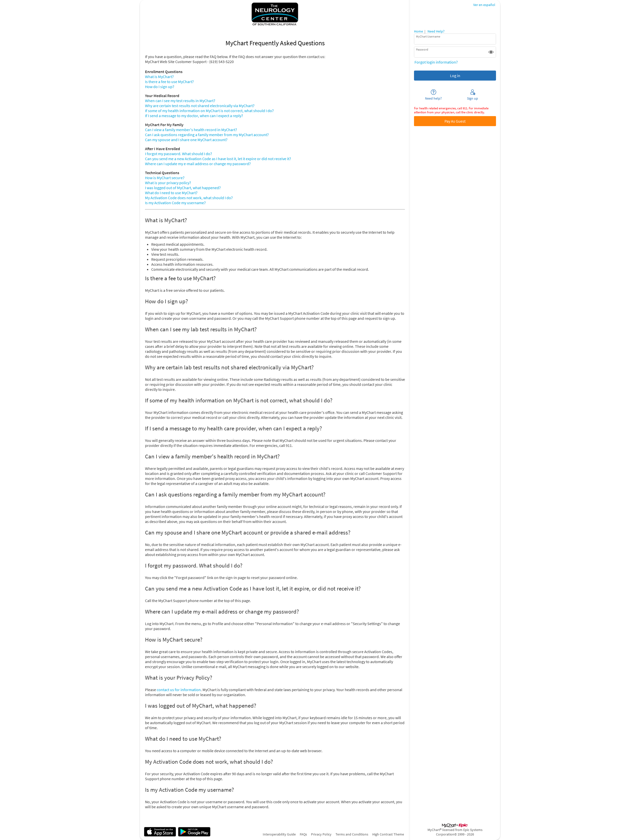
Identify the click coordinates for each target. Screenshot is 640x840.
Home (418, 31)
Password (422, 49)
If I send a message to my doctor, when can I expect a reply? (194, 115)
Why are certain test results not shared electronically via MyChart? (199, 105)
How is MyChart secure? (164, 177)
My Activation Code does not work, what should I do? (189, 197)
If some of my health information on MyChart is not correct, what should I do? (209, 110)
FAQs (303, 834)
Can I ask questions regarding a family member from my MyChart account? (207, 134)
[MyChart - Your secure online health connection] (275, 14)
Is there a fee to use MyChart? (169, 81)
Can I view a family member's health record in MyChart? (191, 129)
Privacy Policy (321, 834)
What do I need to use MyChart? (171, 192)
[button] (491, 52)
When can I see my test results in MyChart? (180, 100)
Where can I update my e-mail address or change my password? (198, 163)
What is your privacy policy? (168, 182)
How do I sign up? (159, 86)
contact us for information (179, 689)
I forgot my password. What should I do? (178, 153)
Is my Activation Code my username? (175, 202)
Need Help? (436, 31)
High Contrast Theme (388, 834)
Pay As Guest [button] (455, 121)
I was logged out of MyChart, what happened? (183, 187)
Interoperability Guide (279, 834)
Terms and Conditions (352, 834)
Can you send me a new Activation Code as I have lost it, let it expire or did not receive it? (218, 158)
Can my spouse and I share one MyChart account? (186, 139)
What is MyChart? (159, 76)
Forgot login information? (436, 62)
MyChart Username (428, 36)
